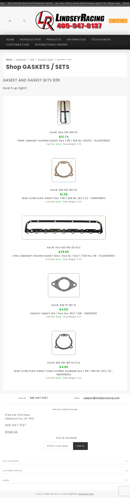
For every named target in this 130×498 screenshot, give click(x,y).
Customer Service (12, 470)
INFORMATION (76, 39)
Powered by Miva (86, 494)
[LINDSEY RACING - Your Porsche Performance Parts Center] (70, 29)
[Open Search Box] (24, 21)
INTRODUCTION (30, 39)
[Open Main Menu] (10, 21)
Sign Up (80, 446)
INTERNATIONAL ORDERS (51, 44)
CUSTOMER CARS (17, 44)
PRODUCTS (53, 39)
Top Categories (11, 461)
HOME (10, 39)
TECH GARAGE (101, 39)
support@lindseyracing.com (102, 398)
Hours (6, 480)
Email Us (11, 432)
